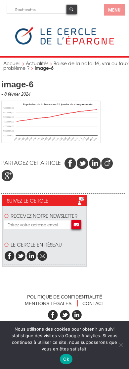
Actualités (37, 63)
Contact (93, 303)
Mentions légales (48, 303)
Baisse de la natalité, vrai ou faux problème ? (66, 65)
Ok (66, 359)
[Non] (120, 345)
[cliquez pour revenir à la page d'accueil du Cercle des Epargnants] (64, 43)
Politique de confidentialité (64, 297)
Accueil (12, 63)
